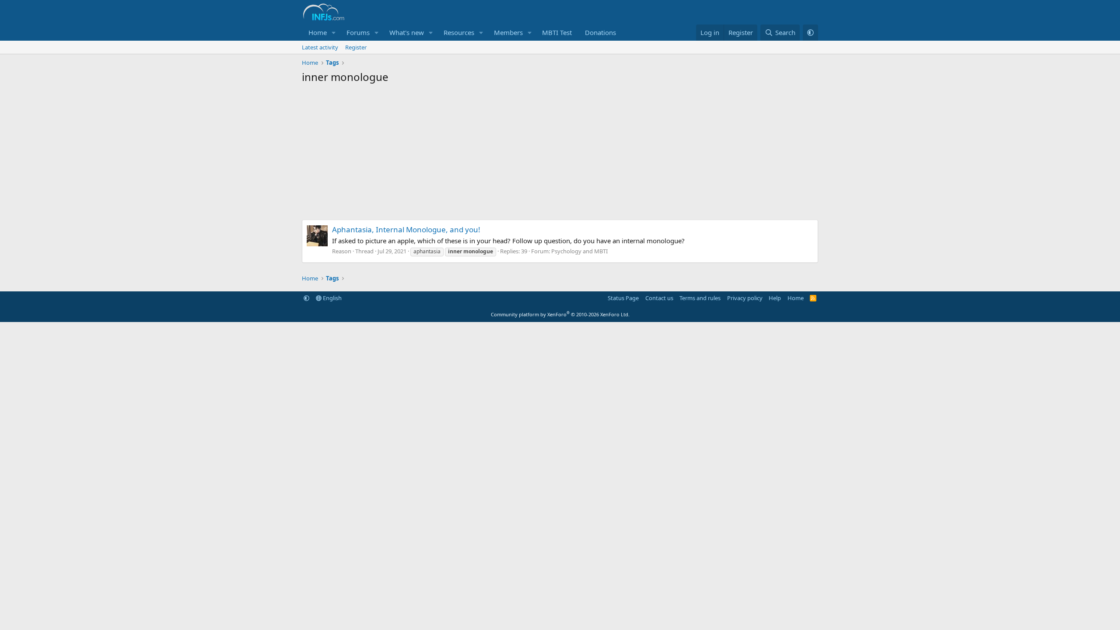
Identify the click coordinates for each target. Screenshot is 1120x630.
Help (775, 298)
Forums (358, 32)
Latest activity (320, 47)
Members (508, 32)
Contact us (659, 298)
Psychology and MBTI (579, 251)
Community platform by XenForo (560, 314)
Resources (459, 32)
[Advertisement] (560, 154)
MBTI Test (557, 32)
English (332, 298)
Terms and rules (700, 298)
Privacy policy (745, 298)
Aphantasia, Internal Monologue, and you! (406, 229)
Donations (600, 32)
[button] (334, 32)
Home (317, 32)
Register (356, 47)
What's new (406, 32)
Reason (341, 251)
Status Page (623, 298)
